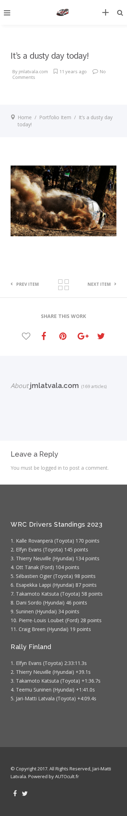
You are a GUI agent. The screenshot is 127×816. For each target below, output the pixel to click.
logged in (51, 467)
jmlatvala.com (33, 71)
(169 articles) (93, 386)
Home (25, 117)
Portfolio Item (55, 117)
